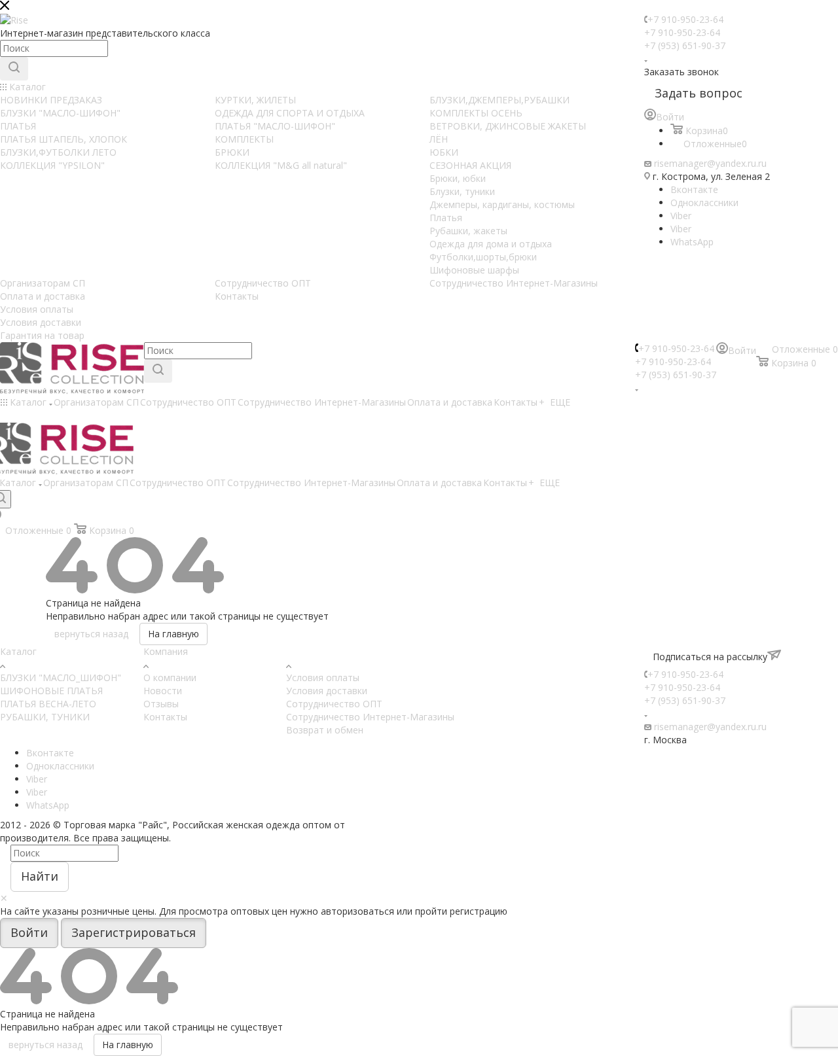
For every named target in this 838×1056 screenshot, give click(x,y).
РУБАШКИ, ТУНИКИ (45, 717)
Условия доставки (326, 690)
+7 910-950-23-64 (685, 19)
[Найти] (14, 68)
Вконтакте (694, 189)
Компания (165, 651)
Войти (29, 932)
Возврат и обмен (324, 730)
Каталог (18, 651)
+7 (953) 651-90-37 (684, 45)
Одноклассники (704, 202)
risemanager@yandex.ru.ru (710, 163)
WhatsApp (692, 242)
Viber (680, 215)
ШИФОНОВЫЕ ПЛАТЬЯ (51, 690)
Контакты (165, 717)
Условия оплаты (322, 677)
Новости (162, 690)
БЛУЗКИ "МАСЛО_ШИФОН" (60, 677)
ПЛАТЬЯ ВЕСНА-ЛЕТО (48, 703)
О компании (169, 677)
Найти (39, 876)
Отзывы (161, 703)
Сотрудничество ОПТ (334, 703)
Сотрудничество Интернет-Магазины (370, 717)
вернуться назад (91, 633)
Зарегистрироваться (133, 932)
